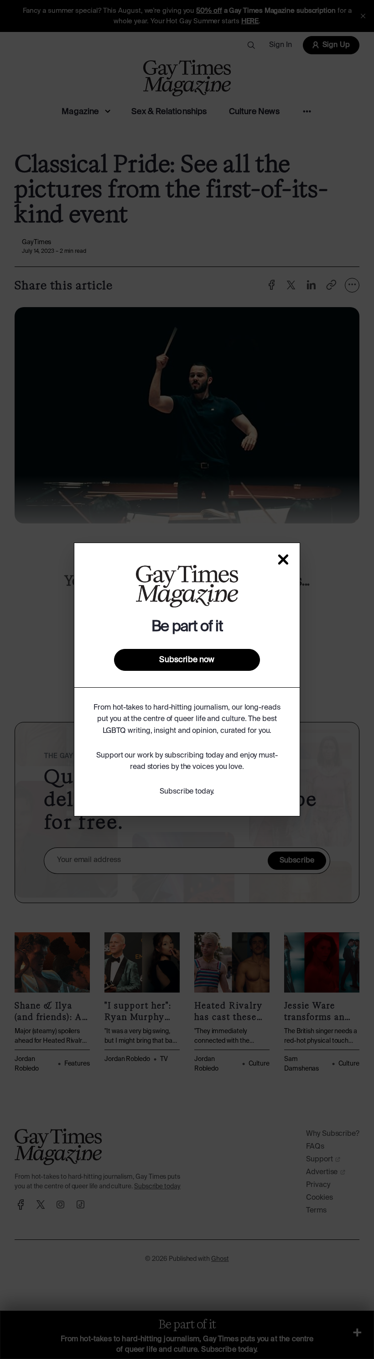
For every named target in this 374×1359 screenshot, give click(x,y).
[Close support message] (283, 559)
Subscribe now (186, 660)
